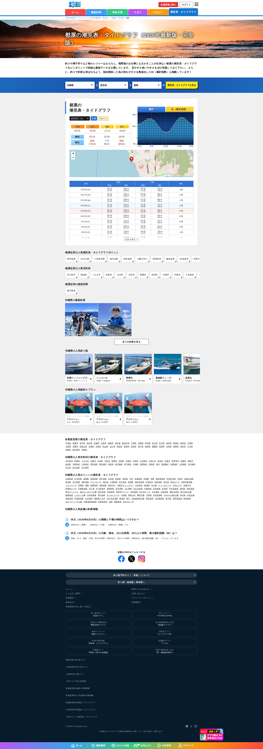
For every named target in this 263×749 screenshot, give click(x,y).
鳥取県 (119, 446)
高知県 (133, 446)
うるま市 (96, 275)
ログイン (186, 4)
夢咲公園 (141, 495)
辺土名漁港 (138, 489)
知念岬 (165, 489)
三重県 (190, 443)
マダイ (138, 12)
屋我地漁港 (160, 479)
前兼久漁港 (189, 479)
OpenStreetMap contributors (182, 176)
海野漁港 (85, 482)
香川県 (141, 446)
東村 (158, 464)
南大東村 (76, 468)
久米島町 (190, 275)
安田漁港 (134, 492)
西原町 (152, 464)
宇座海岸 (149, 482)
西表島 (118, 479)
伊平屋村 (128, 464)
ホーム (75, 12)
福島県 (110, 443)
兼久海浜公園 (185, 492)
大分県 (190, 446)
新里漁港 (187, 499)
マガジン (158, 12)
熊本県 (183, 446)
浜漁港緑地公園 (138, 499)
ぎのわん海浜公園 (171, 495)
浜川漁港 (155, 492)
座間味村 (144, 464)
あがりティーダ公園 (73, 502)
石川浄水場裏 (112, 499)
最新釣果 (96, 12)
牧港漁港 (69, 499)
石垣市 (131, 275)
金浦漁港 (184, 259)
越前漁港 (170, 259)
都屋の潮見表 (81, 35)
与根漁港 (147, 489)
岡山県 (105, 446)
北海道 (68, 443)
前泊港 (183, 495)
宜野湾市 (175, 461)
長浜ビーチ (175, 482)
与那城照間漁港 (90, 502)
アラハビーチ (96, 482)
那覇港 (81, 485)
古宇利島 (78, 479)
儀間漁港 (69, 495)
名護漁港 (69, 479)
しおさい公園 (79, 495)
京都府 (91, 446)
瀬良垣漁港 (139, 482)
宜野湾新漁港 (186, 482)
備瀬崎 (86, 479)
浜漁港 (124, 495)
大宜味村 (85, 464)
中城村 (136, 464)
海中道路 (103, 479)
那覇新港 (118, 502)
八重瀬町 (182, 464)
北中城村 (191, 464)
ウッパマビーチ (164, 485)
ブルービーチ (71, 485)
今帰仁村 (152, 461)
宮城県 (96, 443)
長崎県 (176, 446)
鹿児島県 (71, 290)
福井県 (169, 443)
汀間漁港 (113, 482)
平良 (131, 479)
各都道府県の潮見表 (74, 702)
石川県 (162, 443)
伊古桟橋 (119, 489)
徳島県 (148, 446)
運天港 (106, 482)
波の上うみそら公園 (88, 492)
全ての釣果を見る (131, 342)
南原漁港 (190, 489)
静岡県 (183, 443)
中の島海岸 (100, 489)
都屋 (87, 485)
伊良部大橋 (171, 479)
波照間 (182, 489)
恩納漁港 (110, 489)
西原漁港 (149, 499)
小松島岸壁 (99, 259)
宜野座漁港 (177, 499)
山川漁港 (89, 499)
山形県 (103, 443)
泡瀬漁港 (138, 479)
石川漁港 (76, 482)
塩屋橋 (130, 482)
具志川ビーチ (128, 502)
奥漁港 (122, 499)
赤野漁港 (103, 485)
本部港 (125, 479)
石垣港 (111, 479)
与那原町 (76, 464)
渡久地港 (101, 492)
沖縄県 (114, 18)
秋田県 (89, 443)
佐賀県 (169, 446)
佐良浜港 (191, 495)
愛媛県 (155, 446)
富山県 (155, 443)
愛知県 (176, 443)
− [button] (73, 157)
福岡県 (162, 446)
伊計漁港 (122, 482)
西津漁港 (71, 259)
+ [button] (73, 153)
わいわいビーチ (113, 495)
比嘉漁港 (164, 492)
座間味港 (157, 259)
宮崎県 (68, 450)
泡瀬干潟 (187, 485)
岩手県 (82, 443)
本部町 (154, 275)
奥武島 (68, 482)
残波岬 (147, 485)
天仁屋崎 (128, 489)
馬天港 (166, 482)
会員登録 (169, 4)
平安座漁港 (173, 489)
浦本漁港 (127, 259)
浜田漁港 (156, 489)
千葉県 (133, 443)
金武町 (68, 464)
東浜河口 (112, 485)
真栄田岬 (94, 479)
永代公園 (85, 259)
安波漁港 (110, 492)
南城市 (183, 461)
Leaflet (166, 176)
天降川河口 (198, 259)
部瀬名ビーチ (71, 489)
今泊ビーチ (177, 485)
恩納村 (84, 275)
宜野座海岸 (102, 502)
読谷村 (121, 18)
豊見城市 (103, 464)
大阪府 (68, 446)
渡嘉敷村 (165, 464)
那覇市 (143, 275)
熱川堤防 (114, 259)
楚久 (128, 499)
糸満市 (109, 275)
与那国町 (174, 464)
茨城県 (141, 443)
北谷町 (120, 275)
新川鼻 (168, 499)
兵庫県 (75, 446)
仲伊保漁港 (91, 495)
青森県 (75, 443)
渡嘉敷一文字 (99, 499)
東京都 (118, 443)
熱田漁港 (158, 482)
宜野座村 (94, 464)
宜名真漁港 (157, 495)
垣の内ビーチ (144, 492)
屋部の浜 (132, 495)
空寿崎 (149, 495)
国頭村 (111, 464)
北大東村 (85, 468)
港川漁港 (101, 495)
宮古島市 (71, 275)
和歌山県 (83, 446)
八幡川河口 (142, 259)
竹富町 (177, 275)
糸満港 (146, 479)
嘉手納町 (119, 464)
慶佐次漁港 (174, 492)
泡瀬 (111, 502)
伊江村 (68, 468)
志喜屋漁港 (159, 499)
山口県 (112, 446)
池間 (152, 479)
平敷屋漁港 (82, 489)
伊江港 (92, 489)
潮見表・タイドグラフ (183, 12)
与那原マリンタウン (125, 485)
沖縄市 (166, 275)
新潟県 (148, 443)
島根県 (126, 446)
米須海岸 (139, 485)
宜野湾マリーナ (122, 492)
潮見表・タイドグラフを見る (182, 85)
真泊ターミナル (71, 492)
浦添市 (190, 461)
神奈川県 (117, 12)
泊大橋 (154, 485)
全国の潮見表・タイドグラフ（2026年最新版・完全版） (87, 18)
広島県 (98, 446)
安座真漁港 (79, 499)
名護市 (167, 461)
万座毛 (180, 479)
